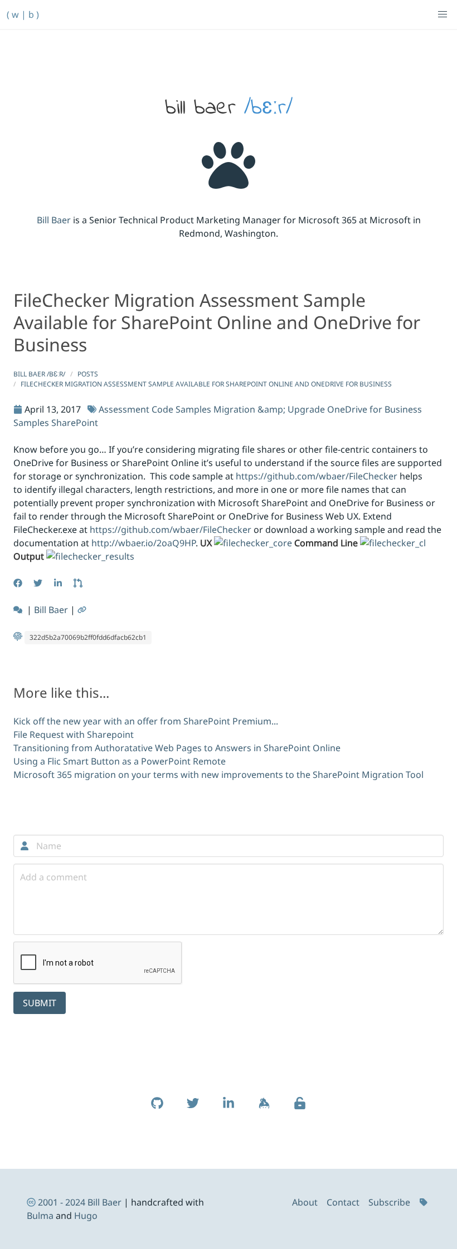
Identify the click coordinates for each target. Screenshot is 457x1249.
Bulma (40, 1215)
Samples (31, 423)
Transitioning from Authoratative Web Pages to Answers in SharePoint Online (177, 748)
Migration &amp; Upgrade (269, 409)
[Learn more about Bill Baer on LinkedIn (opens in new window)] (228, 1109)
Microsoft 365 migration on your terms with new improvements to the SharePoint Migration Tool (218, 774)
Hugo (86, 1215)
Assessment (124, 409)
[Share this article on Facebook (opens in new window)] (19, 583)
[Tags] (424, 1202)
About (305, 1202)
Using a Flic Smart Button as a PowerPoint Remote (119, 761)
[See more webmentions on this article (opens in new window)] (19, 610)
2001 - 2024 (61, 1202)
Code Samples (181, 409)
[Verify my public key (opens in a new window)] (300, 1109)
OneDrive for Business (374, 409)
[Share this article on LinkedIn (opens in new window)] (59, 583)
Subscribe (389, 1202)
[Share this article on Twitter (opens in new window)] (39, 583)
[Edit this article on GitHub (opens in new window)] (79, 583)
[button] (442, 14)
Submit (39, 1003)
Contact (343, 1202)
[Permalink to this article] (83, 610)
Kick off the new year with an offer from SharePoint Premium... (145, 721)
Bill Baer (54, 220)
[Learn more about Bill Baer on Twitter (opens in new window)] (193, 1109)
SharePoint (74, 423)
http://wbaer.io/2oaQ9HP (143, 543)
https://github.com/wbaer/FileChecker (316, 476)
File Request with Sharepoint (73, 734)
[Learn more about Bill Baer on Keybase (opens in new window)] (264, 1109)
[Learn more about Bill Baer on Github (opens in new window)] (157, 1109)
